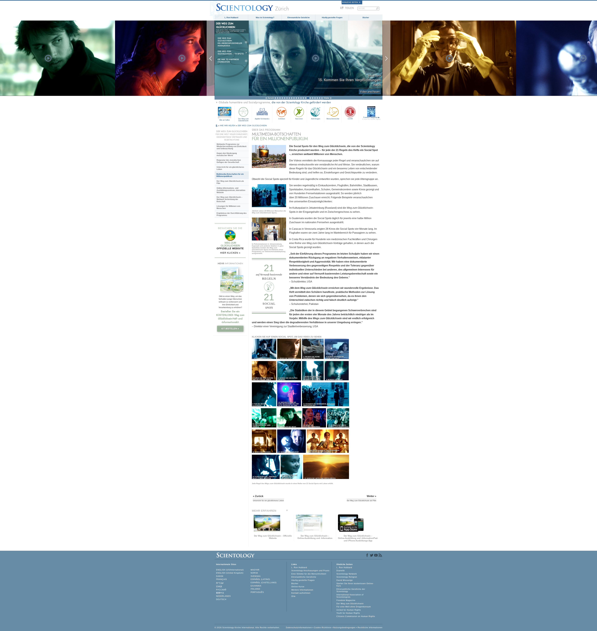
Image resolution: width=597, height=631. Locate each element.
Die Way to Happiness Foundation (228, 60)
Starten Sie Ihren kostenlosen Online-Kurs (355, 584)
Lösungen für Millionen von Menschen (228, 207)
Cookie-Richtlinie (322, 627)
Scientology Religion (346, 577)
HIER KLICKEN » (230, 252)
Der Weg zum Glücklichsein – (231, 52)
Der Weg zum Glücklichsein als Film (230, 182)
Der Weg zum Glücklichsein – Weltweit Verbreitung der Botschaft (229, 199)
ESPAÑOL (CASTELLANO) (264, 583)
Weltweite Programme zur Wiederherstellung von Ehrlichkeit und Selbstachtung (231, 146)
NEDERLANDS (223, 596)
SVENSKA (256, 576)
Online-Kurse (297, 587)
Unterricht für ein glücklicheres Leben (230, 168)
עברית (220, 583)
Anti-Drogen (315, 119)
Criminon (281, 119)
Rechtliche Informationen (370, 627)
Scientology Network (346, 574)
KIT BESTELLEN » (230, 328)
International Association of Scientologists (349, 596)
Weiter (326, 97)
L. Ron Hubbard (231, 17)
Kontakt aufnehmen (300, 593)
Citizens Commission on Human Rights (355, 616)
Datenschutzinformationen (299, 627)
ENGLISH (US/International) (230, 570)
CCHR (350, 119)
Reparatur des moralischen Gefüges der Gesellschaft (229, 161)
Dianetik (340, 571)
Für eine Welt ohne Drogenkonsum (353, 607)
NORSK (254, 573)
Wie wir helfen (224, 120)
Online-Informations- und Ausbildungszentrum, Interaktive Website (231, 190)
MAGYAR (255, 570)
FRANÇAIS (221, 579)
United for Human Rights (348, 610)
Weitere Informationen (302, 590)
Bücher (366, 17)
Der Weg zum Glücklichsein (243, 119)
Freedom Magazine (371, 118)
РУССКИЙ (221, 590)
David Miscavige (344, 580)
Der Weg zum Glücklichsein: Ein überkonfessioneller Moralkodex (230, 42)
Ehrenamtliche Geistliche (298, 17)
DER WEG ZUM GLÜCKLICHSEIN (252, 125)
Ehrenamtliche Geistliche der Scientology (350, 590)
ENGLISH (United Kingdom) (229, 573)
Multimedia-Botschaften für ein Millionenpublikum (230, 175)
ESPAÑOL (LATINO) (260, 579)
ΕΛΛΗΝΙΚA (256, 586)
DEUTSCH (221, 599)
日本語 (219, 586)
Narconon (299, 119)
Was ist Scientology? (265, 17)
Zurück (271, 97)
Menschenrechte (332, 119)
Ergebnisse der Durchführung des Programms (232, 214)
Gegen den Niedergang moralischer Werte (227, 154)
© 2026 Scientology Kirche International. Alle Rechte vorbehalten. (247, 627)
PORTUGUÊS (257, 592)
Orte (293, 596)
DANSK (219, 576)
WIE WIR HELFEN (228, 125)
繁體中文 (220, 593)
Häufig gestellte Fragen (332, 17)
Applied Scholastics (262, 119)
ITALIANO (255, 589)
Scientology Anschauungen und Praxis (310, 571)
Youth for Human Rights (348, 613)
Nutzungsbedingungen (344, 627)
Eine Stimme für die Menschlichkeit (308, 574)
